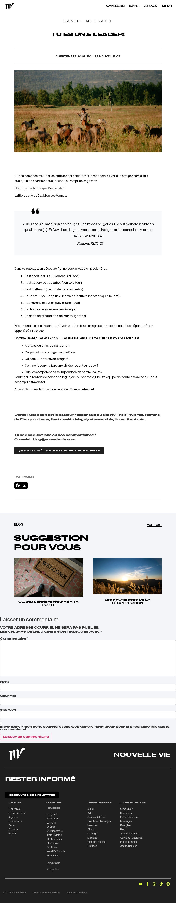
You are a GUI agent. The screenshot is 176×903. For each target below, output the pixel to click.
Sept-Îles (52, 847)
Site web (8, 709)
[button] (17, 485)
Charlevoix (52, 843)
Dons (11, 825)
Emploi (12, 833)
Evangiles (125, 825)
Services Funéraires (131, 838)
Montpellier (53, 869)
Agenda (13, 817)
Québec (51, 827)
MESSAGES (150, 6)
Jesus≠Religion (128, 846)
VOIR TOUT (154, 524)
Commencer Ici (17, 813)
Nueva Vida (53, 855)
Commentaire (14, 638)
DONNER (134, 6)
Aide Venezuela (129, 833)
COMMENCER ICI (115, 6)
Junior (90, 809)
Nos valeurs (15, 821)
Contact (13, 829)
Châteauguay (54, 839)
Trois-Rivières (54, 835)
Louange (92, 833)
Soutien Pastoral (96, 842)
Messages (126, 821)
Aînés (90, 829)
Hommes (92, 825)
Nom (4, 682)
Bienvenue (15, 809)
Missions (92, 838)
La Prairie (52, 822)
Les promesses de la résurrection (127, 601)
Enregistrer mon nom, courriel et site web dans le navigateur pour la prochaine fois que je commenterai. (84, 728)
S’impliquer (126, 809)
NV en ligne (53, 818)
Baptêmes (126, 813)
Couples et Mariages (99, 821)
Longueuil (52, 814)
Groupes (92, 846)
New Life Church (56, 851)
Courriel (8, 695)
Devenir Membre (129, 817)
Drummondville (55, 831)
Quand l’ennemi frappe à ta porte (48, 603)
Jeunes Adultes (96, 817)
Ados (90, 813)
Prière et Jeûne (129, 842)
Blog (122, 829)
